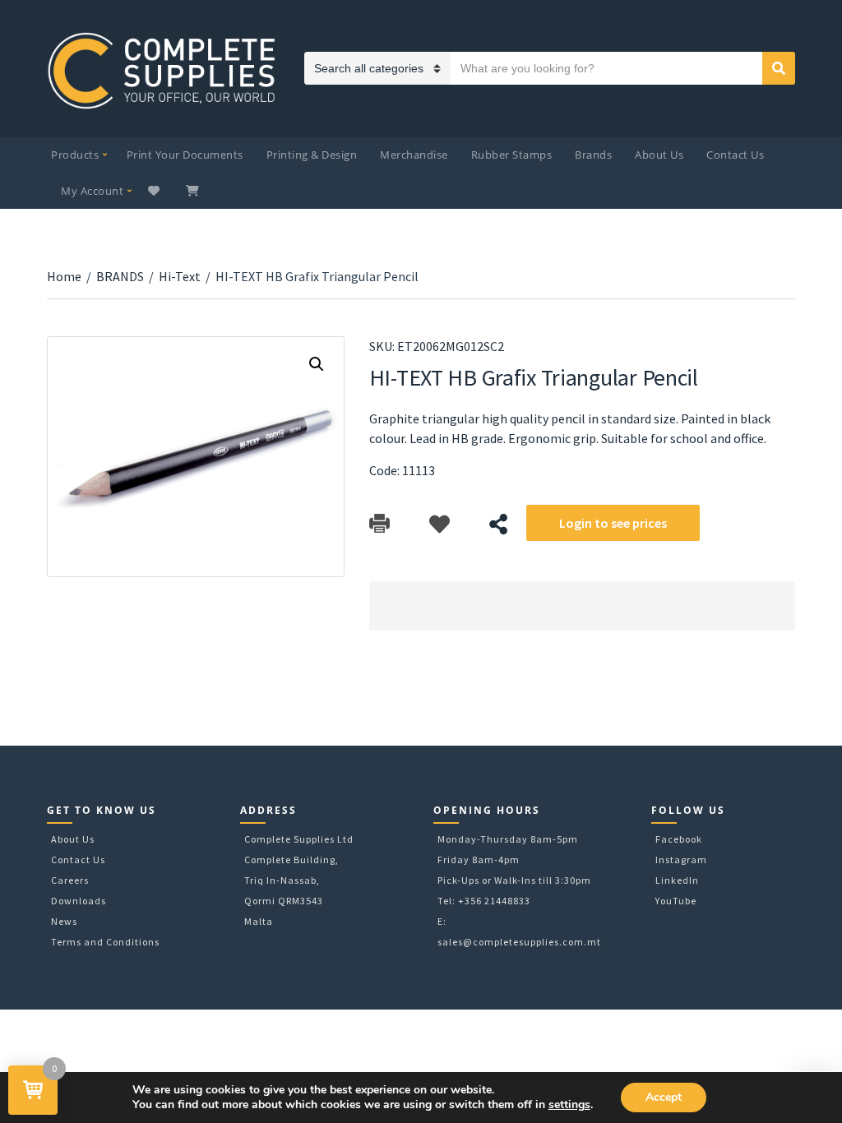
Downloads (78, 900)
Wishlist (156, 191)
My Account (92, 190)
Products (75, 154)
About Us (659, 154)
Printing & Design (312, 154)
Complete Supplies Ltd (299, 839)
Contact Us (735, 154)
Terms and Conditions (105, 942)
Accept (663, 1097)
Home (64, 276)
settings (569, 1105)
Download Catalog (379, 524)
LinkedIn (677, 880)
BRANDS (120, 276)
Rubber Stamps (512, 154)
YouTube (675, 900)
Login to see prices (613, 523)
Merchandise (414, 154)
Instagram (681, 859)
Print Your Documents (185, 154)
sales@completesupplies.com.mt (519, 942)
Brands (593, 154)
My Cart (194, 191)
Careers (70, 880)
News (64, 921)
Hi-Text (180, 276)
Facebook (678, 839)
